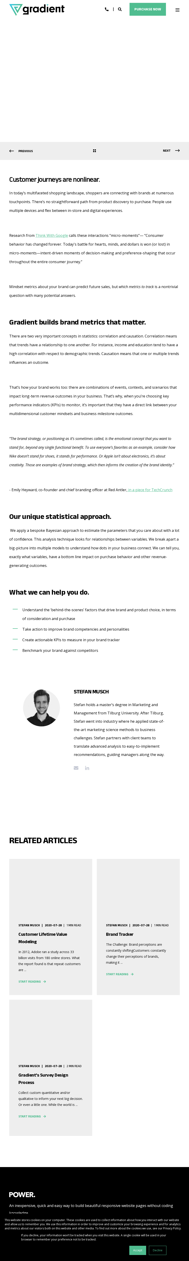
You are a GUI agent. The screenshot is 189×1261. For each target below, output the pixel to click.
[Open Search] (120, 9)
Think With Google (51, 235)
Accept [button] (137, 1250)
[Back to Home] (37, 10)
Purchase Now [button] (147, 9)
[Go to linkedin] (85, 768)
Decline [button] (157, 1250)
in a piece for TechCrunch (149, 489)
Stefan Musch (29, 99)
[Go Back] (94, 151)
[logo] (22, 1194)
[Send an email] (78, 768)
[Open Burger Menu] (177, 10)
